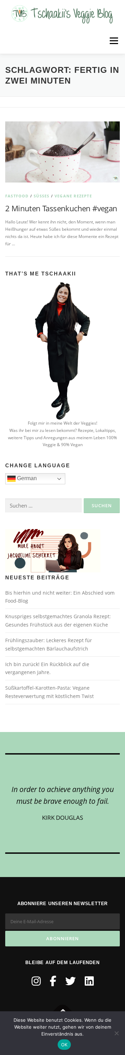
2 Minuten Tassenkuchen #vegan (61, 208)
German (26, 478)
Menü (113, 41)
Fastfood (17, 195)
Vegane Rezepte (73, 195)
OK (64, 1044)
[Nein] (116, 1033)
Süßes (41, 195)
